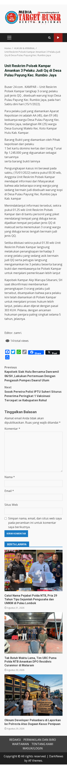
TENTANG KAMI (42, 744)
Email (9, 491)
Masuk (58, 37)
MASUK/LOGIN (33, 748)
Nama (9, 477)
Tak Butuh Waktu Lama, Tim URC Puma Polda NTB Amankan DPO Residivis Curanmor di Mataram (33, 633)
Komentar (12, 429)
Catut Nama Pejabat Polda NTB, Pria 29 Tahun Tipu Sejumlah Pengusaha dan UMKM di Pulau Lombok (33, 570)
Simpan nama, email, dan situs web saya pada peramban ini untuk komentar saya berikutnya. (35, 522)
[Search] (49, 37)
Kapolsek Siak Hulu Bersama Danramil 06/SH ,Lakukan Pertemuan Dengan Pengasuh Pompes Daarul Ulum (31, 373)
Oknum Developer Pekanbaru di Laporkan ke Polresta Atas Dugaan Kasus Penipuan (33, 695)
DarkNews (56, 756)
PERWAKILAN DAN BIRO (39, 740)
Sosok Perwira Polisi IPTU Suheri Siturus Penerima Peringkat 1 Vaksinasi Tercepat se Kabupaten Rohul (32, 393)
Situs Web (11, 505)
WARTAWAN (20, 744)
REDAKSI (15, 740)
